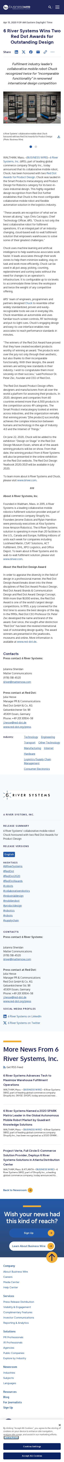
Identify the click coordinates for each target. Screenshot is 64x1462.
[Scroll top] (51, 1257)
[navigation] (57, 7)
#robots (8, 915)
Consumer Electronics (37, 768)
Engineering (48, 737)
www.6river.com (26, 480)
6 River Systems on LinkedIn (24, 1016)
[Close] (60, 1425)
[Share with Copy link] (45, 52)
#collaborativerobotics (16, 890)
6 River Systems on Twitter (24, 1023)
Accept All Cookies (32, 1455)
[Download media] (59, 137)
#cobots (8, 886)
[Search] (49, 7)
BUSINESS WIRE (37, 157)
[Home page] (16, 7)
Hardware (29, 753)
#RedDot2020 (11, 876)
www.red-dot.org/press (17, 726)
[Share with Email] (38, 52)
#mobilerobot (11, 900)
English (9, 854)
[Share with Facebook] (30, 52)
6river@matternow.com (17, 682)
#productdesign (12, 905)
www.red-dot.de (26, 641)
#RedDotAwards (13, 881)
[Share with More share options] (52, 52)
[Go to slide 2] (36, 147)
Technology (31, 737)
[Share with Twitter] (23, 52)
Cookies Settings (32, 1446)
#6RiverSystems (12, 866)
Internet (48, 748)
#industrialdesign (13, 895)
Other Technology (49, 742)
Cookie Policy (11, 1437)
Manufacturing (32, 748)
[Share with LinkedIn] (16, 52)
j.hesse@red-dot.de (14, 722)
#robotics (9, 910)
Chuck (28, 303)
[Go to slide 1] (31, 147)
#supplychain (11, 920)
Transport (29, 742)
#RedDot (8, 871)
